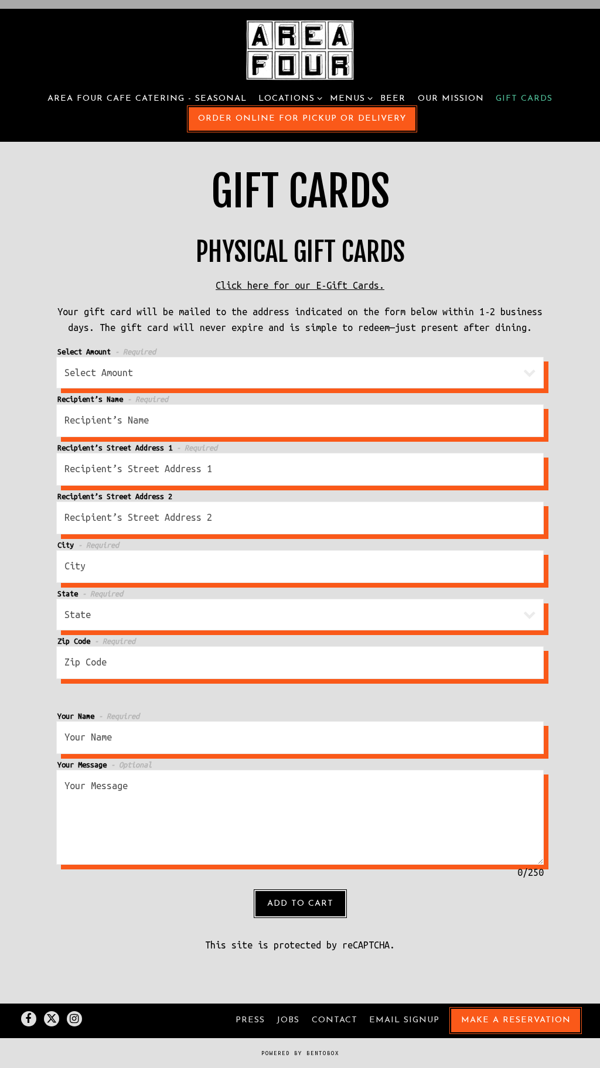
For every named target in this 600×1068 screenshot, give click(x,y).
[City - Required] (300, 566)
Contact (334, 1020)
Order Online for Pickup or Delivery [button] (302, 118)
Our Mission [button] (451, 98)
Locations (288, 98)
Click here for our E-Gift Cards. (300, 285)
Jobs (288, 1020)
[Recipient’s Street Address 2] (300, 517)
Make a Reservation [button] (516, 1020)
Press (250, 1020)
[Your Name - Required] (300, 737)
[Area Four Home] (300, 49)
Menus (349, 98)
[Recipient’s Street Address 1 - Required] (300, 469)
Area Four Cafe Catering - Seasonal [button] (147, 98)
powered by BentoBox (300, 1053)
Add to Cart (300, 903)
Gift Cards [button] (524, 98)
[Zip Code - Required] (300, 662)
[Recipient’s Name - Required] (300, 420)
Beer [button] (392, 98)
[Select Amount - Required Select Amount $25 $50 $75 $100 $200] (300, 372)
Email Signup (404, 1020)
